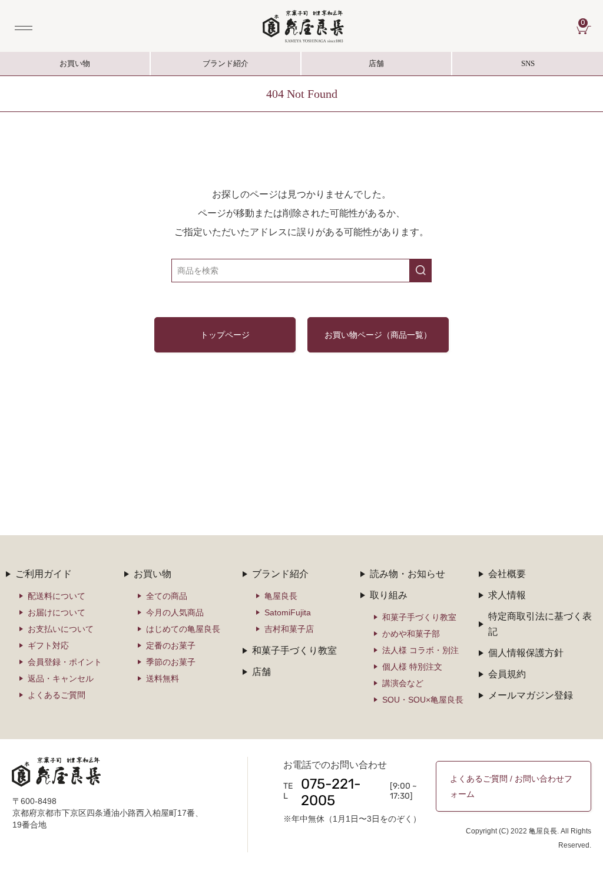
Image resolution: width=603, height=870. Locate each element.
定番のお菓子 (171, 645)
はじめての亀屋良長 (183, 629)
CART (586, 23)
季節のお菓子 (171, 662)
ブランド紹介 (226, 67)
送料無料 (162, 678)
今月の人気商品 (175, 612)
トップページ (225, 335)
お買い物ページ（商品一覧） (378, 335)
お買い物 (74, 63)
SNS (493, 67)
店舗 (376, 63)
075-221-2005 (331, 793)
